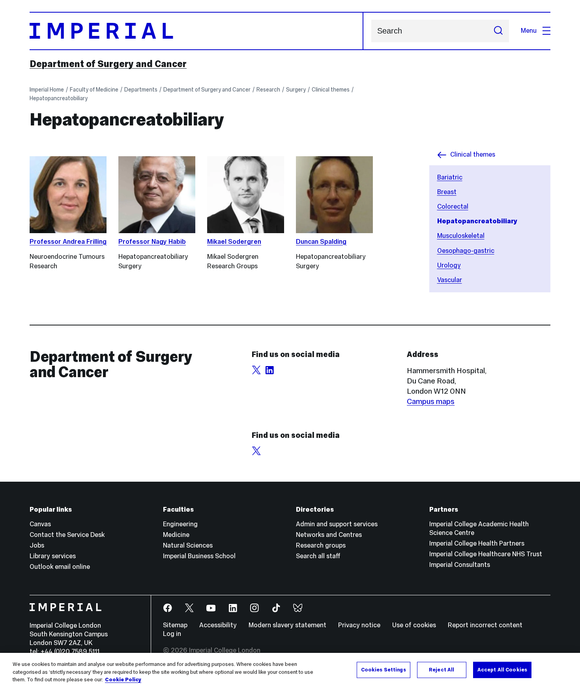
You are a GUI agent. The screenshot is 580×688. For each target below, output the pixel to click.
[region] (290, 670)
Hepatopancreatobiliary (59, 98)
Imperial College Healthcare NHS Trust (485, 554)
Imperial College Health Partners (476, 543)
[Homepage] (196, 31)
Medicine (176, 535)
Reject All (441, 669)
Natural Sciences (188, 545)
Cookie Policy (123, 680)
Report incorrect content (485, 625)
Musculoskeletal (461, 236)
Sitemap (175, 625)
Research (268, 89)
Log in (172, 634)
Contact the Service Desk (67, 535)
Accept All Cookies (502, 669)
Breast (447, 192)
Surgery (296, 89)
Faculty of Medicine (94, 89)
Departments (140, 89)
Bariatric (449, 177)
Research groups (321, 545)
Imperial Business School (199, 556)
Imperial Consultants (459, 565)
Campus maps (431, 401)
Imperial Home (47, 89)
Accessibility (218, 625)
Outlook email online (60, 567)
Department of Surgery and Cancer (108, 63)
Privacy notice (359, 625)
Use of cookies (414, 625)
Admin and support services (337, 524)
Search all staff (318, 556)
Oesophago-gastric (465, 251)
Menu (529, 30)
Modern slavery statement (287, 625)
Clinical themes (331, 89)
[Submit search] (498, 31)
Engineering (180, 524)
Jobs (37, 545)
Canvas (40, 524)
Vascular (449, 280)
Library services (53, 556)
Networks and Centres (329, 535)
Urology (449, 265)
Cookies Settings (383, 669)
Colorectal (452, 206)
